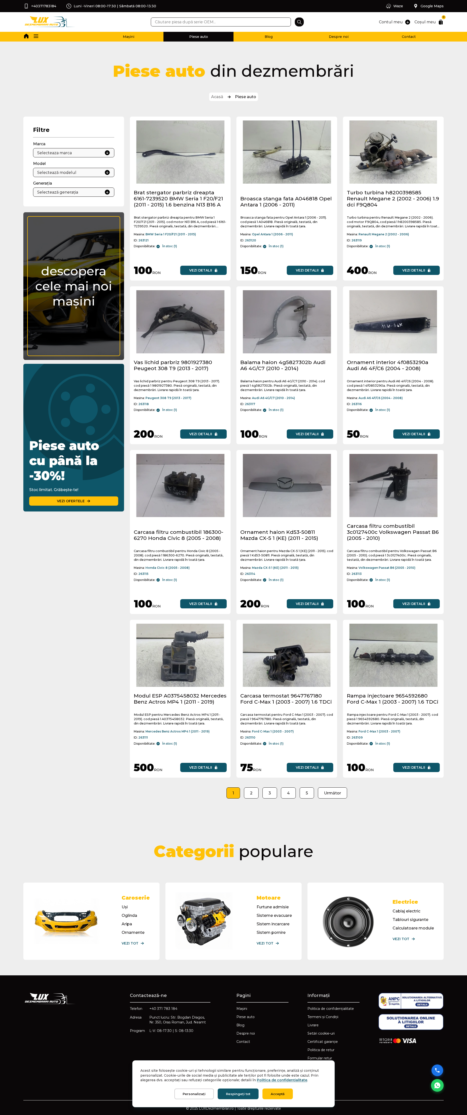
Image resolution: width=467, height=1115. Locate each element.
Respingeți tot (238, 1094)
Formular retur (319, 1058)
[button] (36, 36)
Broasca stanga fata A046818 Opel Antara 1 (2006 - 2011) (286, 202)
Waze (398, 6)
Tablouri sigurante (410, 919)
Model (39, 163)
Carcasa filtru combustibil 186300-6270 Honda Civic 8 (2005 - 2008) (178, 535)
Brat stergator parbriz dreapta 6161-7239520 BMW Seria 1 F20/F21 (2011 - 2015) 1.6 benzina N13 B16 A (178, 198)
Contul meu (391, 22)
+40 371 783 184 (163, 1008)
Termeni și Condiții (322, 1017)
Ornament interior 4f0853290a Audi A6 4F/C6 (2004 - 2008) (387, 365)
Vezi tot (130, 943)
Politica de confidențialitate (330, 1008)
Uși (125, 907)
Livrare (313, 1025)
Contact (409, 36)
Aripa (127, 924)
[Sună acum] (437, 1070)
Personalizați (194, 1094)
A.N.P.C (313, 1066)
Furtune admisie (273, 907)
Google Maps (432, 6)
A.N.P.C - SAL (318, 1074)
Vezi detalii (200, 270)
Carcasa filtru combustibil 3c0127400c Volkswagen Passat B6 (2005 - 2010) (393, 532)
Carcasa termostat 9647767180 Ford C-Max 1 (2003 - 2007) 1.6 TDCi (286, 699)
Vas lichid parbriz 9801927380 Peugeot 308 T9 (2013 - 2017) (173, 365)
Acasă (217, 96)
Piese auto (198, 36)
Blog (269, 36)
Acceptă (278, 1094)
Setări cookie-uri (321, 1033)
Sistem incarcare (273, 924)
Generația (42, 183)
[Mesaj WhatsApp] (437, 1085)
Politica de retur (320, 1050)
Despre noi (339, 36)
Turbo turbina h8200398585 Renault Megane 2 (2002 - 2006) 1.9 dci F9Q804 (393, 198)
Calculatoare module (413, 928)
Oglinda (129, 915)
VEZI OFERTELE (71, 501)
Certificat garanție (322, 1041)
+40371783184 (43, 6)
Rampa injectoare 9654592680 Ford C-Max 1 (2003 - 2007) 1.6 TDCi (392, 699)
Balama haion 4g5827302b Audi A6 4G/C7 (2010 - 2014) (282, 365)
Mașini (128, 36)
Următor (332, 793)
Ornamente (133, 932)
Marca (39, 144)
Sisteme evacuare (274, 915)
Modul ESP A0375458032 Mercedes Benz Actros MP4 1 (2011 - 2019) (180, 699)
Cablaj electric (406, 911)
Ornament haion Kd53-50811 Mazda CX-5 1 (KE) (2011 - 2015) (279, 535)
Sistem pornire (271, 932)
